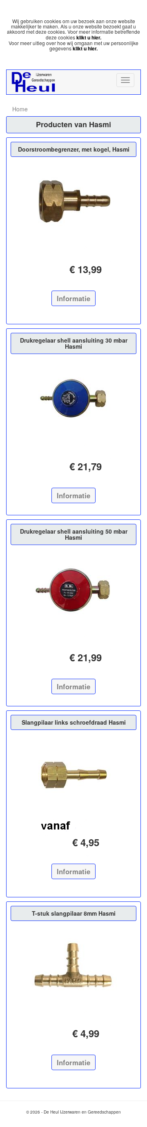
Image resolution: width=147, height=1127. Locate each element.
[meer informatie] (73, 201)
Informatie (73, 298)
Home (20, 109)
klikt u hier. (88, 37)
